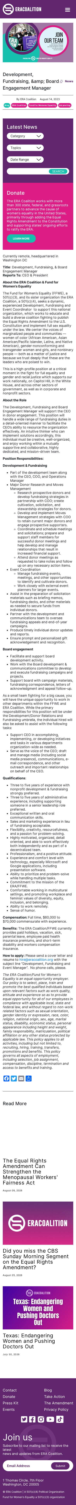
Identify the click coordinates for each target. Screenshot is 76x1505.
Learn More (21, 238)
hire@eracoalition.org (36, 960)
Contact (10, 1390)
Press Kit (10, 1403)
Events (9, 1409)
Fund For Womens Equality (42, 105)
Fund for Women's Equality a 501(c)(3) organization (34, 1497)
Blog (7, 105)
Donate (9, 1396)
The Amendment (58, 1403)
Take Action (54, 1396)
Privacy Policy (56, 1409)
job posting (65, 105)
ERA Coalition (19, 105)
